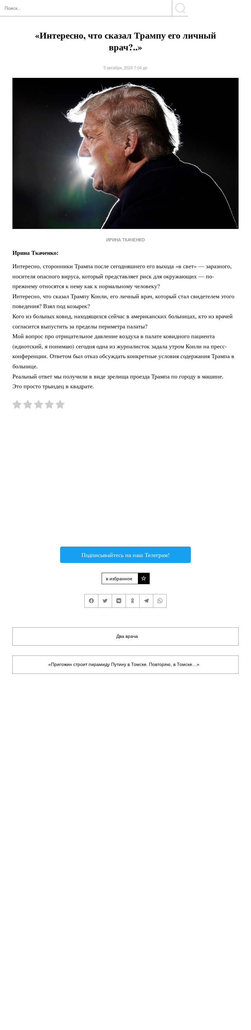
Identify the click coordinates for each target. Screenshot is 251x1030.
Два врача (127, 636)
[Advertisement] (125, 481)
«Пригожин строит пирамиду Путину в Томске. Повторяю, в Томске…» (123, 664)
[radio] (17, 406)
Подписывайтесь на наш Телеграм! (125, 555)
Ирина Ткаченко (125, 239)
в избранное (119, 578)
